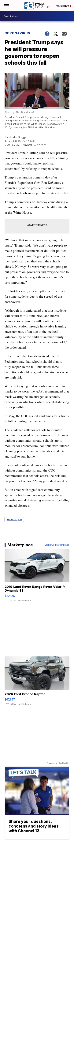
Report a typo (14, 519)
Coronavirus (17, 33)
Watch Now (63, 6)
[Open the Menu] (6, 5)
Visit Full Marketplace (57, 545)
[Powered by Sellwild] (63, 763)
